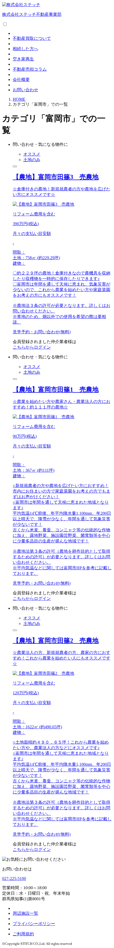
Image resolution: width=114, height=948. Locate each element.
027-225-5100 (14, 878)
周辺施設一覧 (25, 913)
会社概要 (21, 79)
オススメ (31, 154)
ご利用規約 (23, 934)
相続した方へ (25, 48)
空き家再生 (23, 59)
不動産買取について (32, 38)
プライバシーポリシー (34, 923)
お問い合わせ (25, 90)
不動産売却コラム (30, 69)
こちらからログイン (32, 347)
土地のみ (31, 159)
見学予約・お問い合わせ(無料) (42, 332)
